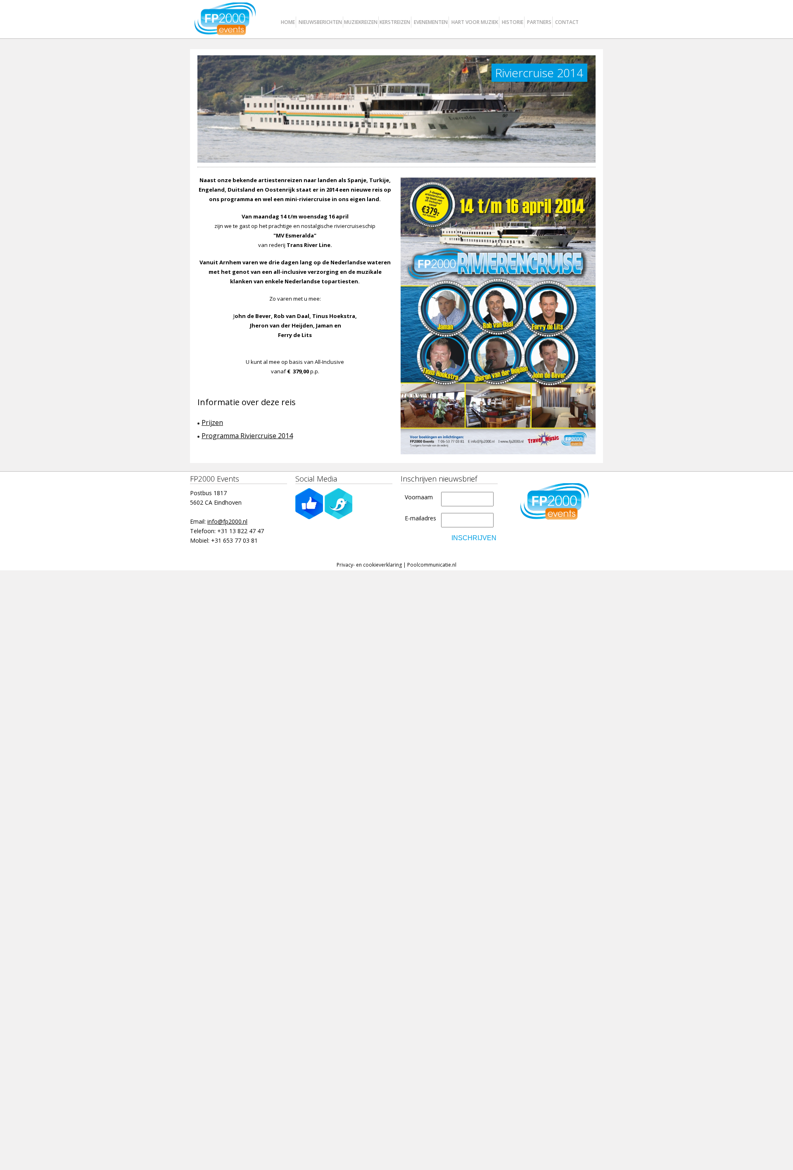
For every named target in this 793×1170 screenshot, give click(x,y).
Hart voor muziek (474, 22)
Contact (567, 22)
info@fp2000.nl (227, 521)
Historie (512, 22)
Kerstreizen (395, 22)
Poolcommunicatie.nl (431, 564)
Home (288, 22)
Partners (539, 22)
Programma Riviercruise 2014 (247, 435)
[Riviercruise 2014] (498, 316)
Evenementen (431, 22)
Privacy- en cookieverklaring (369, 564)
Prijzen (212, 422)
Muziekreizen (361, 22)
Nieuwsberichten (320, 22)
